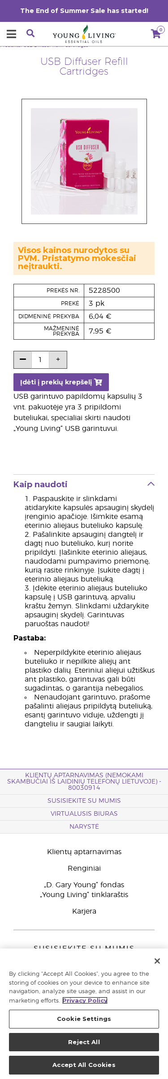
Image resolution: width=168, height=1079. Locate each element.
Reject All (83, 1041)
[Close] (157, 961)
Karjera (84, 911)
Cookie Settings (84, 1018)
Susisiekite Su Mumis (84, 801)
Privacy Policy (85, 1000)
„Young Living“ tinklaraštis (84, 894)
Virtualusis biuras (84, 814)
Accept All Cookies (83, 1064)
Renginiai (84, 868)
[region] (84, 1013)
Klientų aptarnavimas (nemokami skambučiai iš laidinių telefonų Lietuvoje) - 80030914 (84, 781)
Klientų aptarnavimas (84, 852)
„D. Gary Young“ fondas (84, 885)
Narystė (84, 827)
